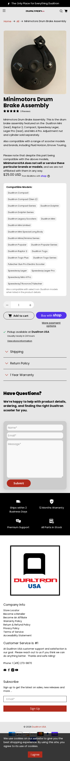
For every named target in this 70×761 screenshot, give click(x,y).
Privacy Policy (11, 628)
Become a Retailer (14, 614)
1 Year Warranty (22, 375)
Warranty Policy (12, 621)
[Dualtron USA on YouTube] (16, 670)
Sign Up (35, 708)
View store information (19, 340)
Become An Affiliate (15, 617)
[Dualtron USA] (35, 11)
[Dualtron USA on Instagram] (12, 670)
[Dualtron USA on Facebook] (8, 670)
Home (7, 21)
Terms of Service (13, 632)
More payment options (51, 324)
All (17, 21)
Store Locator (11, 610)
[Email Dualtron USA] (4, 670)
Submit (19, 483)
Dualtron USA (39, 726)
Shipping (16, 351)
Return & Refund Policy (16, 624)
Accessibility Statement (17, 635)
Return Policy (20, 363)
